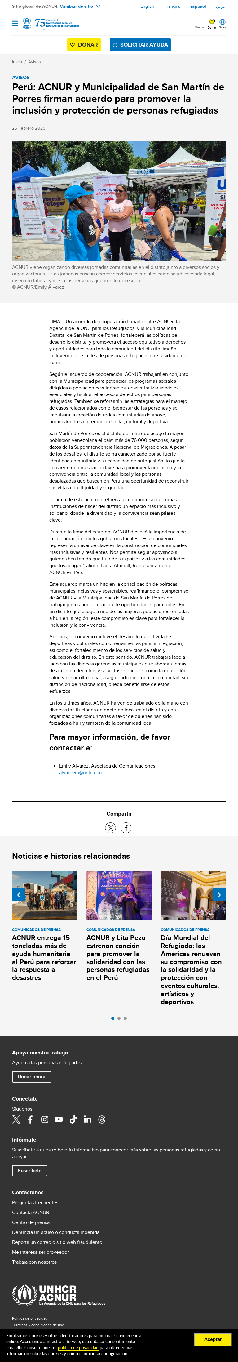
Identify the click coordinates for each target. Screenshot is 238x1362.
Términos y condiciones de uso (38, 1325)
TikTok (73, 1119)
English (147, 6)
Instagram (45, 1119)
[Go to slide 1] (114, 1020)
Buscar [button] (200, 27)
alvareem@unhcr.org (81, 772)
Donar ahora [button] (32, 1076)
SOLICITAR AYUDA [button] (144, 45)
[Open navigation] (15, 24)
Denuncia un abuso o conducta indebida (55, 1232)
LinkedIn (87, 1119)
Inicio (17, 62)
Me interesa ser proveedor (40, 1252)
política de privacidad (78, 1348)
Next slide (219, 894)
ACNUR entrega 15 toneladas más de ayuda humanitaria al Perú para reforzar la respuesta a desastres (44, 957)
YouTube (59, 1119)
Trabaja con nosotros (34, 1262)
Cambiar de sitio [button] (76, 6)
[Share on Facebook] (126, 827)
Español (198, 6)
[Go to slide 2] (120, 1020)
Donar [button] (212, 27)
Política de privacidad (29, 1318)
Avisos (34, 62)
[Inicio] (44, 24)
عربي (221, 6)
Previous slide (18, 894)
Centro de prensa (31, 1222)
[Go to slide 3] (127, 1020)
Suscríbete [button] (30, 1170)
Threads (102, 1119)
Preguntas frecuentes (35, 1202)
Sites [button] (222, 27)
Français (172, 6)
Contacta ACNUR (30, 1212)
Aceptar (213, 1339)
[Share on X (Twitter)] (110, 827)
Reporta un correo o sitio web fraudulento (57, 1242)
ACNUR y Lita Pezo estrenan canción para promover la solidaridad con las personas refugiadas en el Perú (117, 957)
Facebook (30, 1119)
